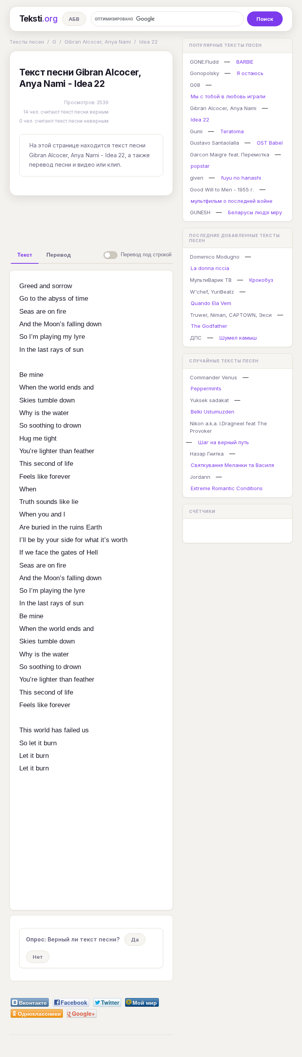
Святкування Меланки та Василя (232, 465)
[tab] (25, 254)
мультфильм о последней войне (232, 201)
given (196, 178)
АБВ (74, 19)
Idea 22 (148, 42)
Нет (38, 957)
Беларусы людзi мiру (255, 212)
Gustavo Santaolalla (214, 143)
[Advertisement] (133, 219)
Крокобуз (261, 280)
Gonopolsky (204, 73)
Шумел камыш (238, 338)
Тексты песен (26, 42)
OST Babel (270, 143)
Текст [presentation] (24, 255)
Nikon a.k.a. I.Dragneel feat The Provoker (228, 427)
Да (135, 939)
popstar (200, 166)
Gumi (196, 131)
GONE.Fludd (204, 62)
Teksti (38, 19)
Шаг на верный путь (223, 442)
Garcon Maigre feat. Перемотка (229, 154)
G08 (195, 85)
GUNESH (200, 212)
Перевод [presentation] (58, 255)
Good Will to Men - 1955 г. (222, 189)
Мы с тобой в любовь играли (228, 96)
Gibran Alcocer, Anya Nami (97, 42)
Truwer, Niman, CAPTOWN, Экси (231, 315)
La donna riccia (210, 268)
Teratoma (232, 131)
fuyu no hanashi (241, 178)
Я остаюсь (250, 73)
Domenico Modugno (214, 257)
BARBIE (244, 62)
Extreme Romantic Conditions (227, 488)
